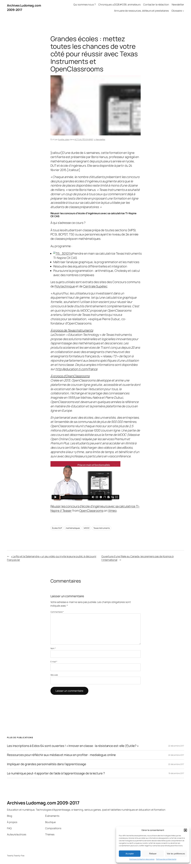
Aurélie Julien (63, 139)
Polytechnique (65, 286)
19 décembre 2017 (176, 773)
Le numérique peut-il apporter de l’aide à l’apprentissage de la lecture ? (56, 773)
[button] (185, 830)
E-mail (53, 661)
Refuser (152, 853)
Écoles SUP (57, 528)
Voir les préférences (176, 853)
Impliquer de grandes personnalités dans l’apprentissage (46, 764)
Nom (53, 648)
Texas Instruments (101, 528)
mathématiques (73, 528)
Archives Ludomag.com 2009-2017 (43, 803)
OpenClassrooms (91, 511)
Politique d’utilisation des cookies (142, 859)
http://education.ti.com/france (76, 369)
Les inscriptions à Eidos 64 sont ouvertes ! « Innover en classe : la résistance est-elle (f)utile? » (73, 746)
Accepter (130, 853)
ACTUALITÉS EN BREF (84, 139)
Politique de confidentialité (166, 859)
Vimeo (112, 511)
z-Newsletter (99, 139)
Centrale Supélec (95, 286)
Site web (54, 675)
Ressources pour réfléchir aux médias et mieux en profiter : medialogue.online (61, 755)
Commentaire (57, 612)
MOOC (87, 528)
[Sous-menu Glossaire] (183, 11)
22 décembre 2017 (176, 745)
